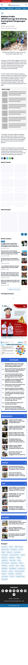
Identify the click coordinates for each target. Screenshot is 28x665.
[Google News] (17, 590)
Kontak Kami (16, 598)
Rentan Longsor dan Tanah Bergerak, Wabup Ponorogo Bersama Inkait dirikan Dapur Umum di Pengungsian (17, 434)
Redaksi (10, 598)
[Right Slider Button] (26, 8)
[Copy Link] (12, 158)
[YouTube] (14, 590)
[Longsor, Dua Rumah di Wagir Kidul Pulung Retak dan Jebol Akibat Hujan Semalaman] (5, 428)
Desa (3, 241)
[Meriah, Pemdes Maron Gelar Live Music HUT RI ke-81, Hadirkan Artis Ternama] (24, 282)
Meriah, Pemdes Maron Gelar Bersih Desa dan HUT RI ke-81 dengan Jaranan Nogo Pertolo (15, 399)
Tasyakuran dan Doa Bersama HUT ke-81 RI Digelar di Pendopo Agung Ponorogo (14, 394)
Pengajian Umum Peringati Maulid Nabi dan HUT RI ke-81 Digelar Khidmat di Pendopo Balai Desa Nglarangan (14, 381)
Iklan (23, 601)
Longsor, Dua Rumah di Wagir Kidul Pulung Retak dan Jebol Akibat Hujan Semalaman (17, 428)
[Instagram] (10, 590)
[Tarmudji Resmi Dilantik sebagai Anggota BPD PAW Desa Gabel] (24, 268)
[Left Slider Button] (22, 234)
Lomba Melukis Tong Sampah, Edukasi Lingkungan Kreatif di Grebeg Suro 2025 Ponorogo (17, 489)
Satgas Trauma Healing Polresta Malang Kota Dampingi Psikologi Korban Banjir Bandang (16, 447)
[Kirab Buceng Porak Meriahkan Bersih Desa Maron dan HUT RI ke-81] (24, 260)
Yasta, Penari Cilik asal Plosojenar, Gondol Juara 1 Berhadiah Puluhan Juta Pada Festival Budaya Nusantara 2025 (17, 474)
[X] (5, 158)
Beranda (3, 8)
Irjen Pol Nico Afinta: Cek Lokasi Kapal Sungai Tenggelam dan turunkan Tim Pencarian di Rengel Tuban (17, 453)
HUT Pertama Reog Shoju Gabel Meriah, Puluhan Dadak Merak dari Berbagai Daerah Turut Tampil (14, 375)
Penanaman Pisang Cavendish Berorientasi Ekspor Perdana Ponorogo (17, 535)
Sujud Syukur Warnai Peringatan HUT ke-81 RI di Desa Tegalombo (15, 385)
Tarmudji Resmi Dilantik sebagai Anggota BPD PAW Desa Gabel (10, 266)
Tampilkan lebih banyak (14, 289)
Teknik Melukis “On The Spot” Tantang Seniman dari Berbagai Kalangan (17, 495)
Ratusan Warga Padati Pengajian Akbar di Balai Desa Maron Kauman (14, 389)
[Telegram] (7, 158)
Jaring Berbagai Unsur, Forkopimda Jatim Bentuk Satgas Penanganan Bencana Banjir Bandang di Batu (17, 440)
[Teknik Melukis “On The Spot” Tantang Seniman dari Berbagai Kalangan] (5, 496)
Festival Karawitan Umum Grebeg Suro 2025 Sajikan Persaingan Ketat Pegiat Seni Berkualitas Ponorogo (17, 508)
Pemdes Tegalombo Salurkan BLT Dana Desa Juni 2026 (14, 403)
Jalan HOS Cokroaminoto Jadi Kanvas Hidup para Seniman (17, 501)
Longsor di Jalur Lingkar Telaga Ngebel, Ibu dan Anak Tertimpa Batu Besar (16, 421)
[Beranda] (2, 13)
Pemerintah (10, 8)
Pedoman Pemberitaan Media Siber (12, 601)
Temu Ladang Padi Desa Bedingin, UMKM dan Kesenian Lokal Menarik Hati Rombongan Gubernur (17, 529)
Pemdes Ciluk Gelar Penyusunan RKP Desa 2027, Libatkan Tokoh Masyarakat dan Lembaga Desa (10, 274)
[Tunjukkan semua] (25, 416)
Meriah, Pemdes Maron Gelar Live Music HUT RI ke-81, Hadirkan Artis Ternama (10, 282)
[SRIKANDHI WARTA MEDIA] (14, 4)
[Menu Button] (1, 4)
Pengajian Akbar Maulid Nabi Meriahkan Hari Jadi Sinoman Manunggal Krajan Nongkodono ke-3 (10, 245)
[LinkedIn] (25, 590)
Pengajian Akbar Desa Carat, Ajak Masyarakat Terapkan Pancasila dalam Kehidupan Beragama (14, 365)
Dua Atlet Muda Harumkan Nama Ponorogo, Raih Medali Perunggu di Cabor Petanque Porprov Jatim (17, 468)
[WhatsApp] (10, 158)
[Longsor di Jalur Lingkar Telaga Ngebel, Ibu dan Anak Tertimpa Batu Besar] (5, 422)
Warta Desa (18, 8)
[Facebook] (2, 158)
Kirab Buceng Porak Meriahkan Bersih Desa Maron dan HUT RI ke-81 (10, 260)
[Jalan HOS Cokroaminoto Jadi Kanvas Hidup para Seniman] (5, 502)
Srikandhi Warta (16, 605)
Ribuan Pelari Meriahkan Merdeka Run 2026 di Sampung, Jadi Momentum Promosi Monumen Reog (15, 370)
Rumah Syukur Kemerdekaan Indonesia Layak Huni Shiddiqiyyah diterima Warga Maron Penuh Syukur (10, 252)
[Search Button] (26, 4)
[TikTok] (21, 590)
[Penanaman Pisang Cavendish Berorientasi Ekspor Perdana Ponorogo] (5, 536)
